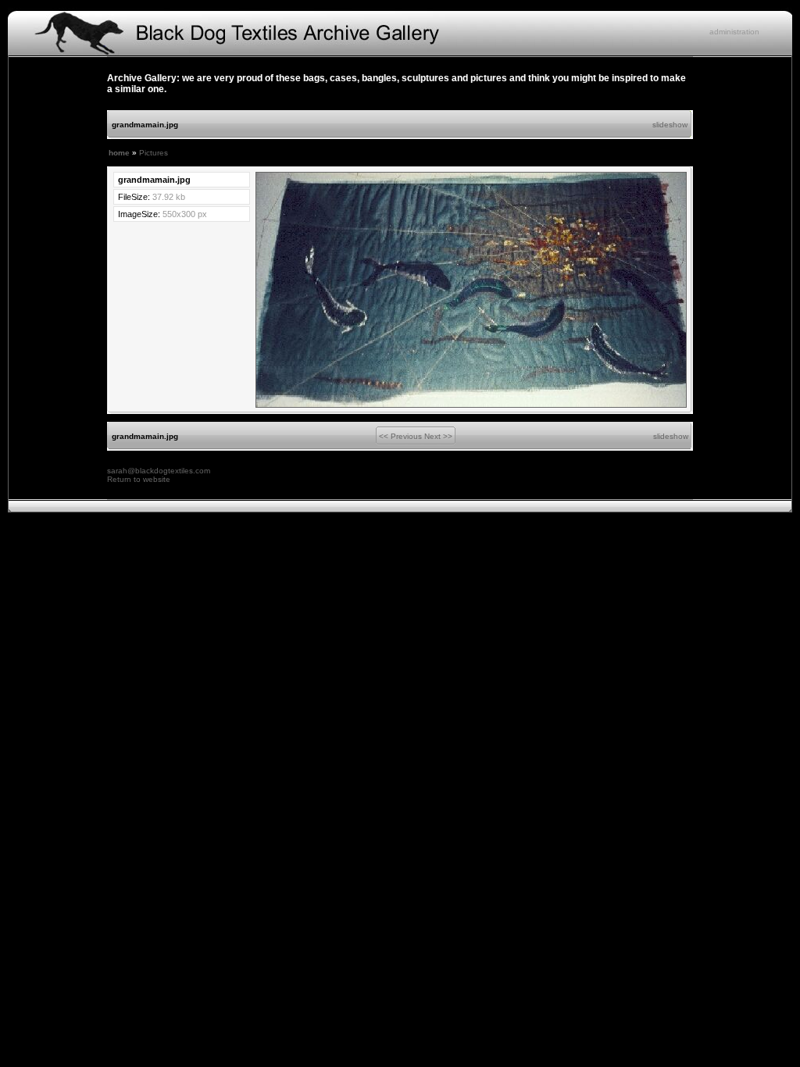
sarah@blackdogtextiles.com (158, 470)
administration (734, 31)
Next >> (438, 436)
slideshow (670, 124)
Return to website (138, 479)
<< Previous (400, 436)
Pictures (153, 152)
